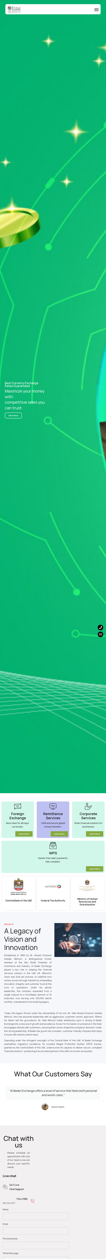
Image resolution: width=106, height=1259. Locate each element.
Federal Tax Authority (53, 900)
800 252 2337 (9, 1203)
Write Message (10, 1253)
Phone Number (10, 1238)
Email (5, 1224)
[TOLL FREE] (32, 1201)
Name (6, 1209)
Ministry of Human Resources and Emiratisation (87, 901)
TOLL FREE (22, 1198)
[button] (96, 10)
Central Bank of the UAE (18, 900)
